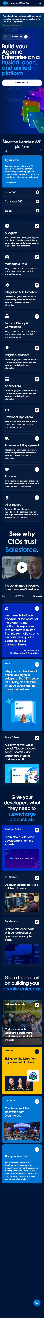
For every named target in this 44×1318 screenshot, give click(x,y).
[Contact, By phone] (36, 1302)
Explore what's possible (12, 25)
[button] (26, 37)
